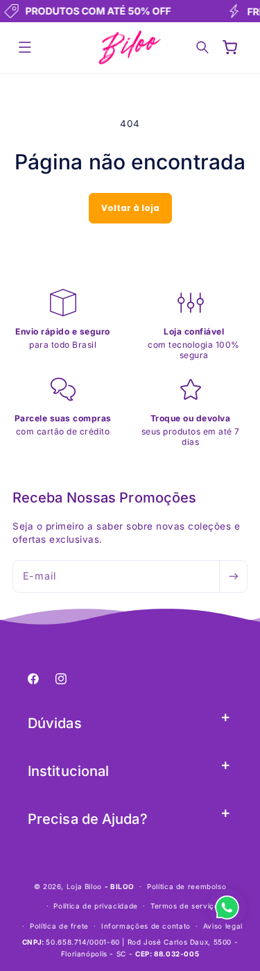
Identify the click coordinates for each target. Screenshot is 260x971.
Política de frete (59, 926)
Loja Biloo (84, 886)
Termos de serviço (184, 906)
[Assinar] (233, 576)
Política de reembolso (186, 886)
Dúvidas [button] (55, 723)
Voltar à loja (130, 208)
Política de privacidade (95, 906)
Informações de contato (146, 926)
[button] (25, 48)
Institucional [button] (68, 771)
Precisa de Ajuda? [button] (88, 819)
